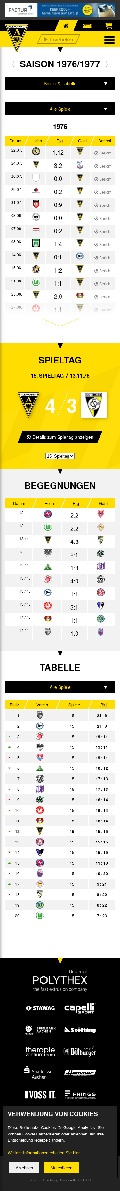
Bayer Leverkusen (55, 821)
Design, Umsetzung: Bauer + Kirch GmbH (60, 1180)
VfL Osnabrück (55, 789)
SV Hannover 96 (55, 800)
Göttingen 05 (55, 894)
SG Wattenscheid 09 (55, 779)
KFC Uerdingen (55, 757)
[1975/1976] (13, 63)
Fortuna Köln (55, 810)
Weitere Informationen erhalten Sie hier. (44, 1153)
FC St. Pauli (55, 736)
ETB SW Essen (55, 715)
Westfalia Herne (55, 863)
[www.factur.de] (60, 10)
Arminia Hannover (55, 768)
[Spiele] (36, 151)
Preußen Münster (55, 747)
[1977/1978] (107, 63)
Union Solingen (55, 905)
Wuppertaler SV (55, 842)
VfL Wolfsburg (55, 915)
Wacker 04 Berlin (55, 884)
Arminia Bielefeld (55, 726)
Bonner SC (55, 873)
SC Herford (55, 852)
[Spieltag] (48, 514)
